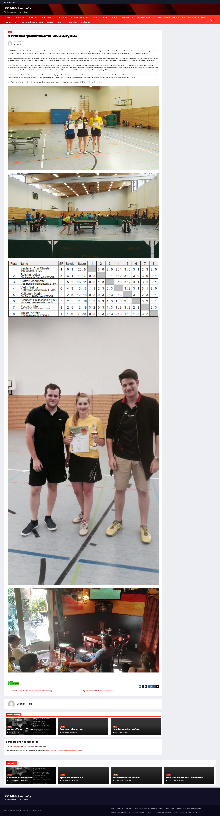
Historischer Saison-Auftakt (126, 729)
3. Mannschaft (47, 18)
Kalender (115, 18)
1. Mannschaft (19, 18)
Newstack (29, 810)
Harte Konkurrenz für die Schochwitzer (184, 777)
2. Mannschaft (33, 18)
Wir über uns (85, 22)
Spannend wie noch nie (71, 729)
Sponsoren (50, 22)
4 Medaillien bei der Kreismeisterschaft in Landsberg (31, 691)
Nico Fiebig (20, 42)
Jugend (105, 18)
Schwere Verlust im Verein (20, 729)
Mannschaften (127, 18)
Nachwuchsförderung (144, 18)
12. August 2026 (14, 780)
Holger (21, 732)
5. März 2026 (66, 780)
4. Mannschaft (61, 18)
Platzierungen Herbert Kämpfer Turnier (171, 18)
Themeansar (38, 810)
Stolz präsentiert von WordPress (13, 810)
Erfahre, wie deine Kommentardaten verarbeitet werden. (63, 750)
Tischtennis (73, 22)
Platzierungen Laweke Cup (197, 18)
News (10, 32)
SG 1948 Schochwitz (17, 8)
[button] (211, 20)
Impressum (95, 18)
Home (8, 18)
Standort (61, 22)
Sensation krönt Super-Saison (32, 22)
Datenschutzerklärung (79, 18)
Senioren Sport (11, 22)
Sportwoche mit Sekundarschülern (97, 691)
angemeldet (16, 747)
